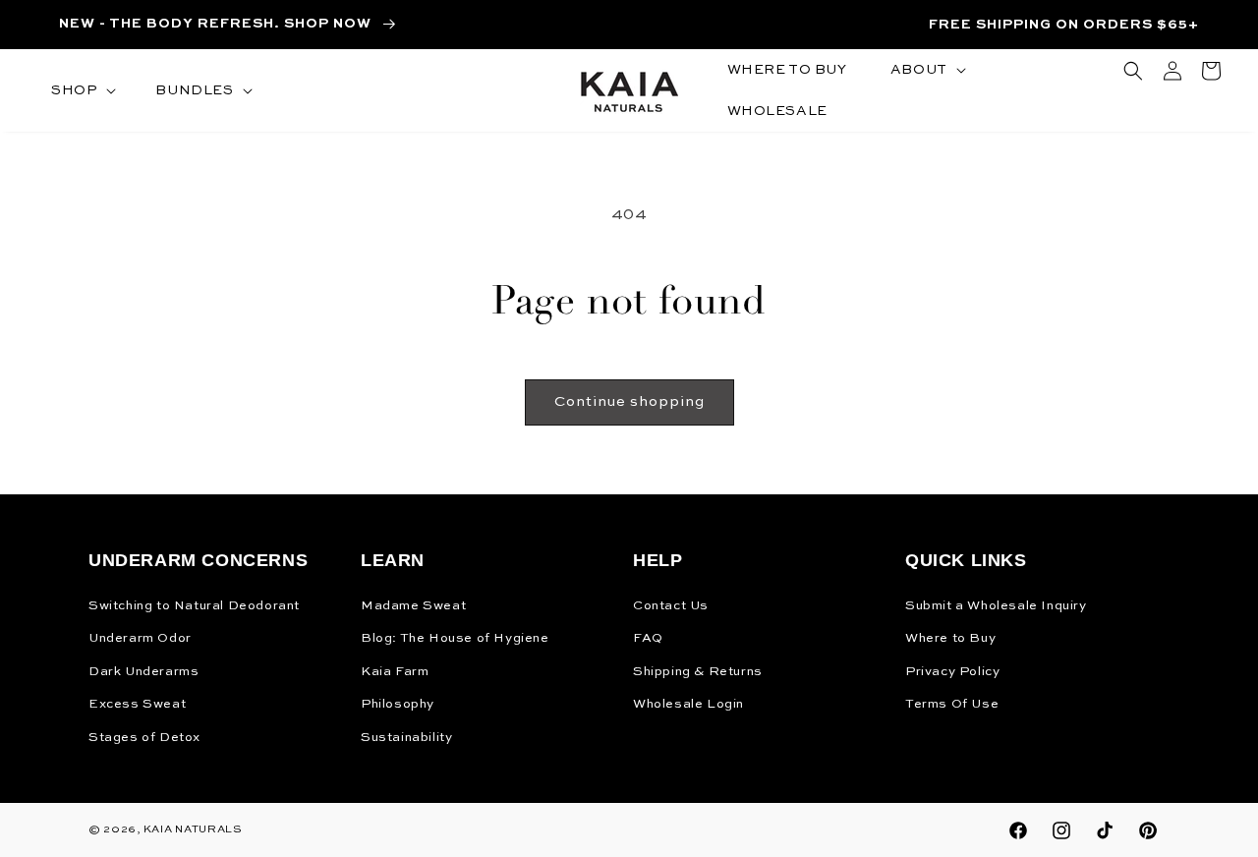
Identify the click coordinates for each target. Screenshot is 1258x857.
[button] (81, 90)
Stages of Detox (144, 737)
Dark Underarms (143, 671)
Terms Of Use (952, 704)
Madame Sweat (413, 606)
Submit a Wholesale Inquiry (996, 606)
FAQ (648, 638)
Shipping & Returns (698, 671)
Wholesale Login (688, 704)
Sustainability (406, 737)
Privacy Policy (952, 671)
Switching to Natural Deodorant (194, 606)
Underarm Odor (140, 638)
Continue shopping (629, 401)
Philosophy (397, 704)
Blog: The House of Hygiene (455, 638)
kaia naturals (193, 830)
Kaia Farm (395, 671)
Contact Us (671, 606)
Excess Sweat (137, 704)
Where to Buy (950, 638)
